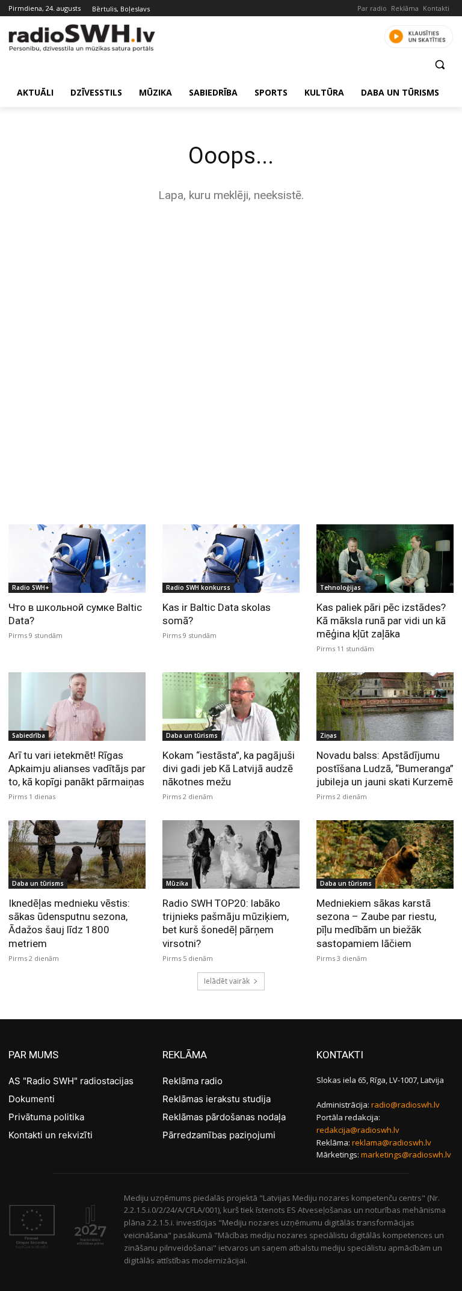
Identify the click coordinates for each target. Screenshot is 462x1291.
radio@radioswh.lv (405, 1104)
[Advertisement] (231, 308)
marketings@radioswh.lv (406, 1154)
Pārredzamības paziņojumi (219, 1135)
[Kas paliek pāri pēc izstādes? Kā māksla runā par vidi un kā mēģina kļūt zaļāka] (385, 558)
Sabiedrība (28, 735)
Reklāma (405, 8)
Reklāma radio (192, 1081)
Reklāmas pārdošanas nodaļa (224, 1117)
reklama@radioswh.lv (391, 1142)
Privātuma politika (46, 1117)
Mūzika (177, 883)
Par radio (372, 8)
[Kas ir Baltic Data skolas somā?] (231, 558)
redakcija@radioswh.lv (357, 1129)
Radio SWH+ (30, 587)
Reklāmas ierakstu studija (216, 1099)
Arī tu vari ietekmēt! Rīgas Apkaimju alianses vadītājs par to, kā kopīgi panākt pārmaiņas (77, 768)
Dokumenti (31, 1099)
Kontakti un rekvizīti (50, 1135)
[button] (439, 65)
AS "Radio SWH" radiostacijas (71, 1081)
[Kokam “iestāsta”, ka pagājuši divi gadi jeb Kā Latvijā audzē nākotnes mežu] (231, 706)
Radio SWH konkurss (198, 587)
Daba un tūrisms (192, 735)
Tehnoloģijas (340, 587)
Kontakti (436, 8)
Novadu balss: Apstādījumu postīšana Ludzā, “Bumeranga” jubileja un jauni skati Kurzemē (385, 768)
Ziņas (328, 735)
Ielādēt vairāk (227, 981)
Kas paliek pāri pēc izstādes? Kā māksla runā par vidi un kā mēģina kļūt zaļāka (381, 620)
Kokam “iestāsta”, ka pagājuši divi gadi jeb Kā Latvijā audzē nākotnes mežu (228, 768)
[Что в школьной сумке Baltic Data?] (77, 558)
